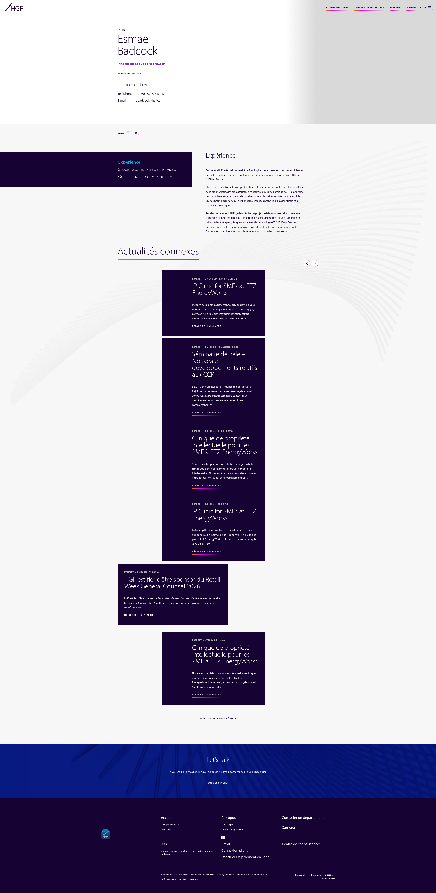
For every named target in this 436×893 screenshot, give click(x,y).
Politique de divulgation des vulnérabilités (179, 878)
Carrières (289, 827)
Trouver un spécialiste (369, 7)
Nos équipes (227, 824)
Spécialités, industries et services (147, 169)
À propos (228, 817)
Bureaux (395, 7)
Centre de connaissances (301, 844)
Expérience (129, 162)
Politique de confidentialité (202, 874)
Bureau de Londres (130, 73)
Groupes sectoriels (170, 824)
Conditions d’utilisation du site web (251, 874)
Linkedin (135, 133)
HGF (14, 7)
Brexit (225, 844)
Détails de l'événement (206, 326)
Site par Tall (300, 875)
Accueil (166, 817)
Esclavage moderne (225, 874)
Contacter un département (303, 817)
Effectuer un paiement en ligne (245, 856)
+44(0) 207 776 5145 (150, 93)
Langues (411, 7)
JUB (164, 844)
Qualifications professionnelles (145, 176)
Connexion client (337, 7)
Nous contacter (218, 783)
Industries (166, 829)
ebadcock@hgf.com (150, 100)
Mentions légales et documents (175, 874)
